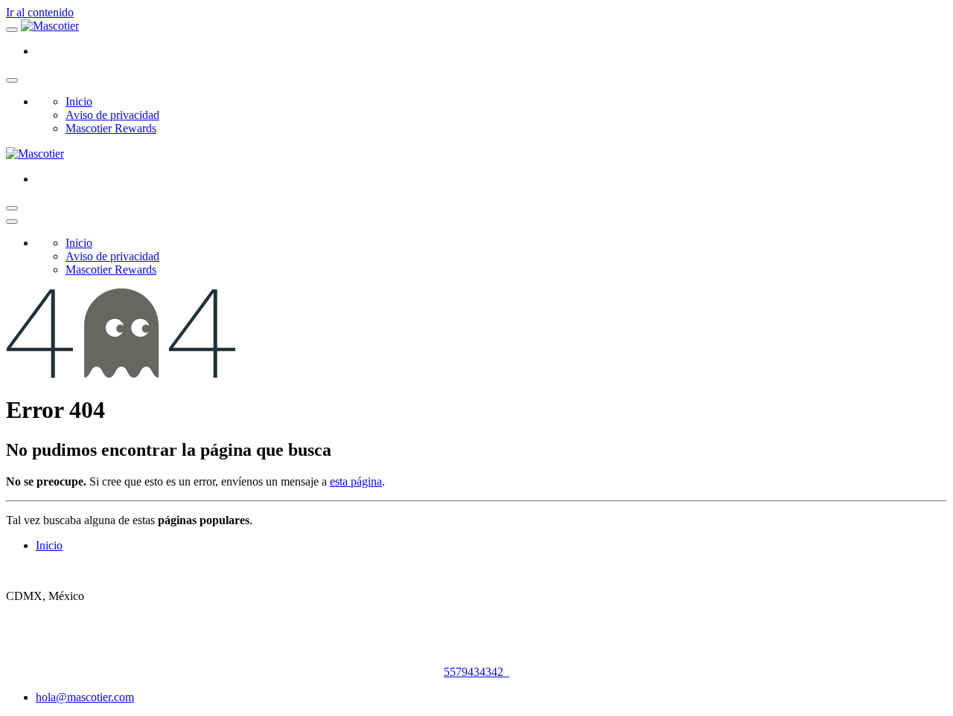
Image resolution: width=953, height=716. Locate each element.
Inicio (49, 545)
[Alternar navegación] (12, 208)
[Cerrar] (12, 80)
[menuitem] (79, 101)
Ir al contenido (40, 12)
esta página (356, 481)
